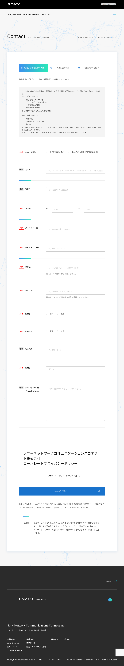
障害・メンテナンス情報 (36, 647)
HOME (80, 37)
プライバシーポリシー (56, 660)
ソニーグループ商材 (13, 650)
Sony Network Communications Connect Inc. (29, 14)
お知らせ (67, 639)
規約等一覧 (30, 643)
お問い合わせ (89, 37)
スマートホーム (12, 647)
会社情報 (30, 639)
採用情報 (54, 639)
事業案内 (11, 639)
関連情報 (114, 660)
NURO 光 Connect (13, 643)
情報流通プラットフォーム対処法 (97, 660)
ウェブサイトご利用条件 (75, 660)
